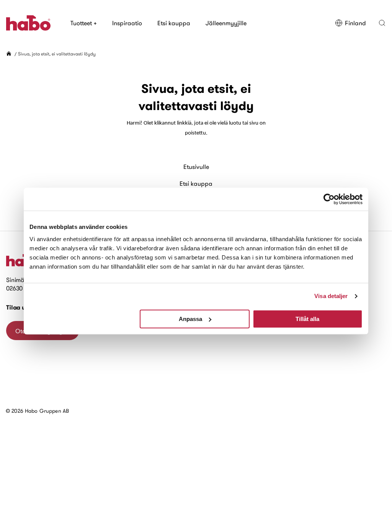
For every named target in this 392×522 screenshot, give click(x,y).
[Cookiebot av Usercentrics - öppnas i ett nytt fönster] (329, 199)
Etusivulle (196, 166)
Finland (355, 23)
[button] (382, 23)
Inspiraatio (127, 23)
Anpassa (190, 319)
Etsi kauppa (173, 23)
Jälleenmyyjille (226, 23)
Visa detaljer (331, 296)
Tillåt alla (307, 319)
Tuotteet (83, 23)
